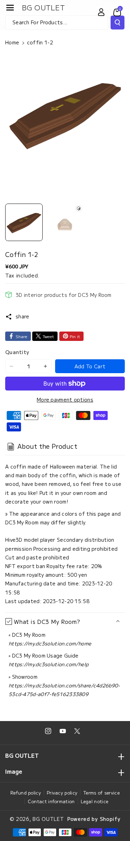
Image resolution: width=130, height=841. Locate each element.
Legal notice (95, 801)
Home (12, 42)
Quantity (17, 352)
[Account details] (101, 12)
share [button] (22, 316)
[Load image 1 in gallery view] (24, 222)
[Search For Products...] (117, 22)
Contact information (51, 801)
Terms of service (101, 792)
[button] (10, 7)
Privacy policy (62, 792)
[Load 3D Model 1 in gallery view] (65, 222)
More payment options (65, 399)
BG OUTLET (48, 818)
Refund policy (25, 792)
